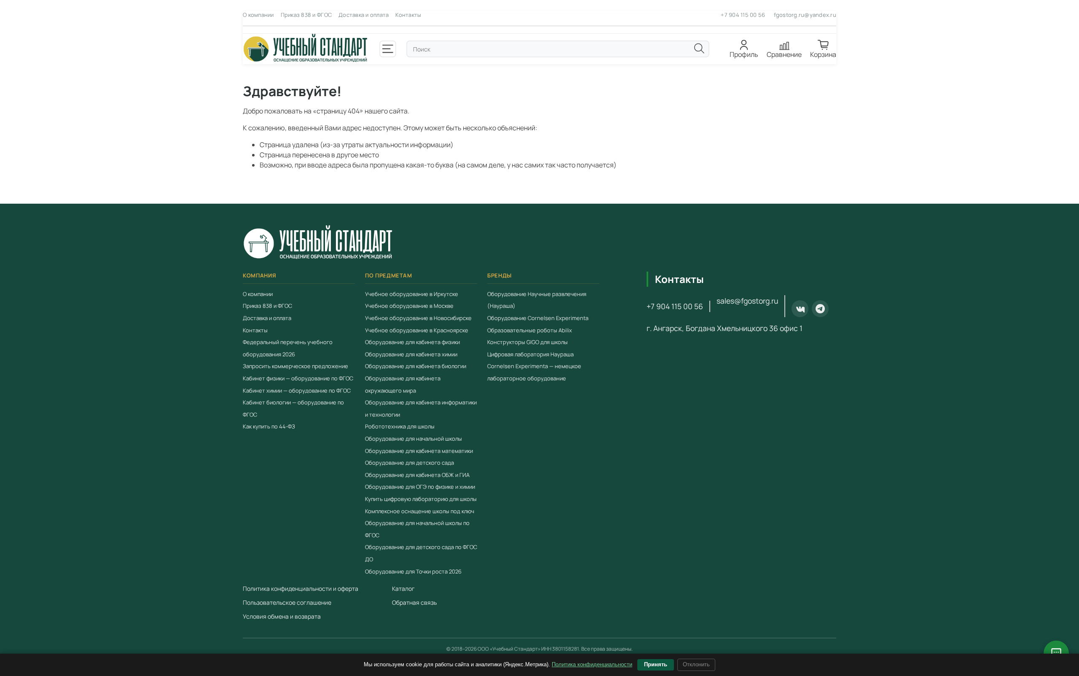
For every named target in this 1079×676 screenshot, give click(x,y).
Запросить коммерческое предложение (295, 366)
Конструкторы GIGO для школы (527, 342)
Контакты (408, 15)
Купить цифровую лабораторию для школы (421, 499)
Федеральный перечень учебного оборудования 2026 (288, 348)
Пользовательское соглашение (287, 603)
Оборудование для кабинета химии (411, 354)
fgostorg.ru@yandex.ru (805, 15)
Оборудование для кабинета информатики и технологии (421, 409)
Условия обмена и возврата (282, 617)
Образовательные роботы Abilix (529, 330)
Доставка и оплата (363, 15)
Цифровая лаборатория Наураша (530, 354)
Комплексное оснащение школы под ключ (419, 511)
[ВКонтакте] (800, 309)
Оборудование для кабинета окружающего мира (402, 385)
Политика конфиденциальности (592, 664)
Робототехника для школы (400, 427)
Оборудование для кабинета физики (412, 342)
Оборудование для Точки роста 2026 (413, 571)
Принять (655, 664)
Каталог (403, 589)
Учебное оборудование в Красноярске (416, 330)
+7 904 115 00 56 (743, 15)
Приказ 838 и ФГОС (306, 15)
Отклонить (696, 664)
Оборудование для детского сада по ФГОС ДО (421, 553)
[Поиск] (699, 48)
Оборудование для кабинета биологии (415, 366)
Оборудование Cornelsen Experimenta (537, 318)
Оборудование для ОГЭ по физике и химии (420, 487)
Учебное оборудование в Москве (409, 306)
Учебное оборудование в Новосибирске (418, 318)
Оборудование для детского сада (409, 463)
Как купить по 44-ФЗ (269, 427)
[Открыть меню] (387, 48)
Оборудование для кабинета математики (419, 451)
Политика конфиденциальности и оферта (300, 589)
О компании (258, 15)
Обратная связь (414, 603)
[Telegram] (820, 309)
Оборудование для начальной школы (413, 438)
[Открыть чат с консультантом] (1056, 653)
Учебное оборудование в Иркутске (411, 294)
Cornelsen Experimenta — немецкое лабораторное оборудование (534, 372)
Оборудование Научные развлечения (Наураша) (536, 300)
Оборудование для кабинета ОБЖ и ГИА (417, 475)
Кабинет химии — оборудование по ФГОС (297, 390)
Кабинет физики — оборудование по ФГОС (298, 378)
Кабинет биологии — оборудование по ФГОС (293, 409)
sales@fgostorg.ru (747, 301)
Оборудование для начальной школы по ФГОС (417, 529)
